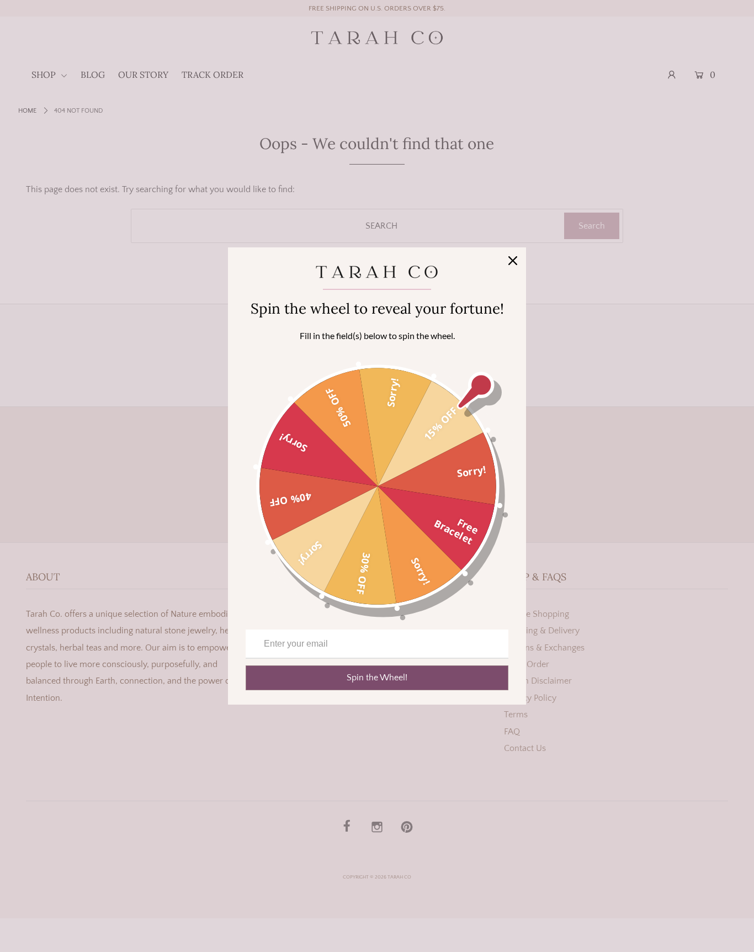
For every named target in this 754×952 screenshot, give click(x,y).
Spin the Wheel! (377, 678)
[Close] (513, 260)
